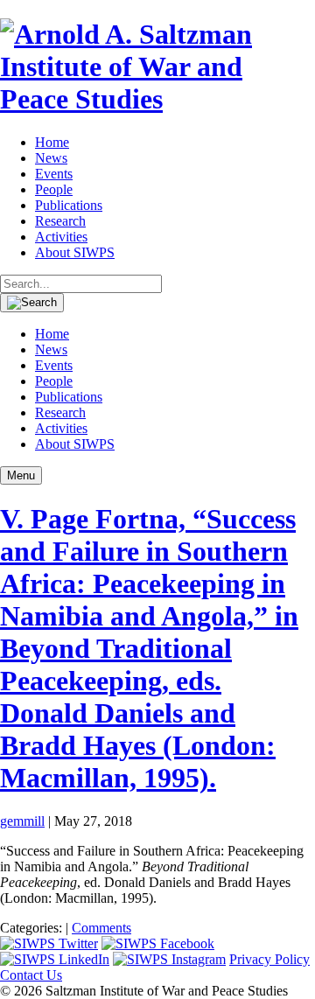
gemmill (22, 821)
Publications (68, 205)
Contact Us (31, 975)
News (51, 157)
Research (60, 220)
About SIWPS (75, 252)
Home (52, 142)
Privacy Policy (269, 959)
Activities (61, 236)
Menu (21, 475)
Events (54, 173)
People (54, 189)
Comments (101, 927)
